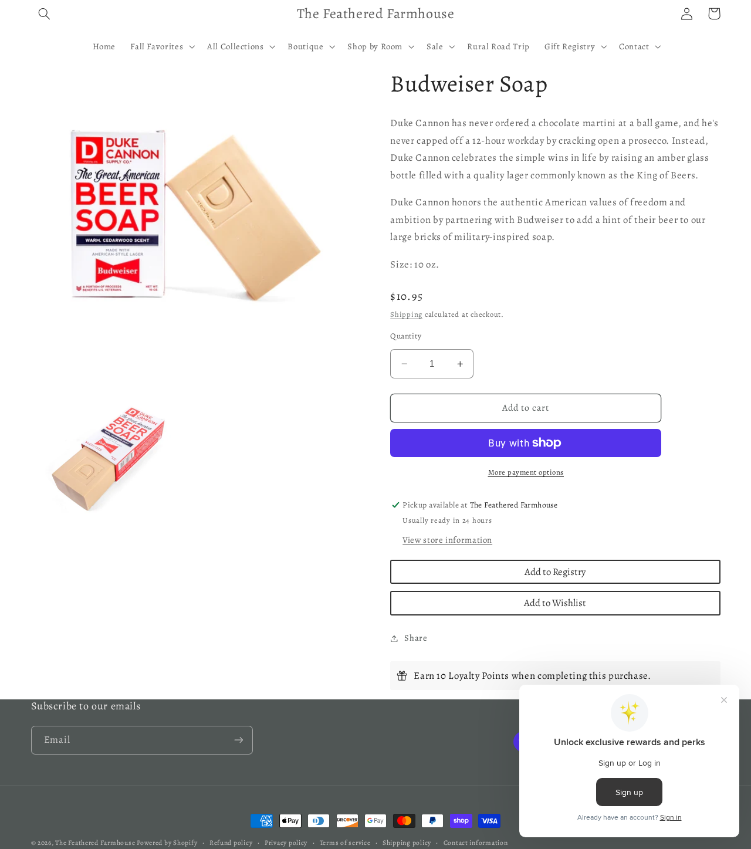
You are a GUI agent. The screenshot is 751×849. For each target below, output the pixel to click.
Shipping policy (407, 842)
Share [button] (415, 638)
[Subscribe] (238, 740)
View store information (447, 540)
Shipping (406, 314)
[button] (44, 13)
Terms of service (345, 842)
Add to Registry (555, 572)
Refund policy (231, 842)
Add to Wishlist (555, 603)
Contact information (476, 842)
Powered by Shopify (167, 842)
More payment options (526, 472)
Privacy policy (286, 842)
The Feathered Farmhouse (96, 842)
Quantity (405, 335)
